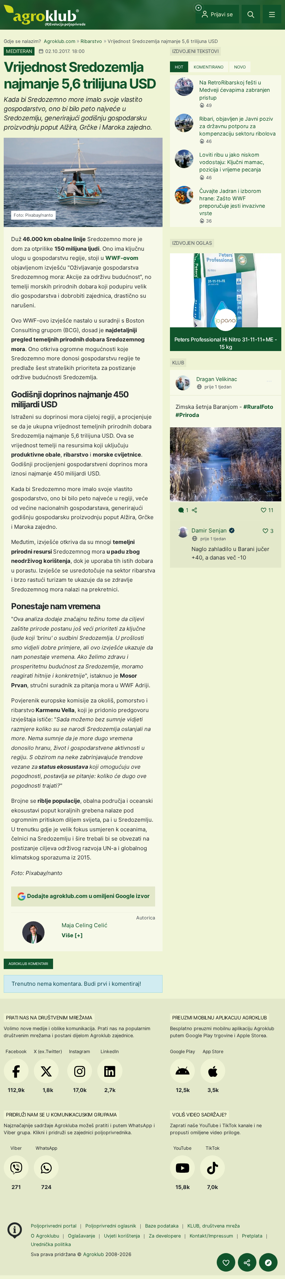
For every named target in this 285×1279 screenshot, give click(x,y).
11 (270, 510)
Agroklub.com (59, 41)
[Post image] (225, 463)
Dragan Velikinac (216, 379)
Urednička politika (51, 1244)
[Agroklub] (44, 15)
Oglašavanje (81, 1236)
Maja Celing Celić (84, 925)
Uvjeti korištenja (122, 1236)
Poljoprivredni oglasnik (111, 1226)
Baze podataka (162, 1226)
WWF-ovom (121, 257)
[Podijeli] (247, 1262)
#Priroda (187, 414)
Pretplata (252, 1236)
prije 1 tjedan (218, 387)
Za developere (165, 1236)
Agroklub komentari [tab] (28, 964)
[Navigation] (272, 14)
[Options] (269, 381)
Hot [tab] (179, 67)
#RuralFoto (258, 406)
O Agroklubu (45, 1236)
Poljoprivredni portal (54, 1226)
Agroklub (93, 1254)
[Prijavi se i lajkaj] (226, 1262)
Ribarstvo (91, 41)
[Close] (251, 14)
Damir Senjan (209, 530)
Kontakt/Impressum (211, 1236)
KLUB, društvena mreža (213, 1226)
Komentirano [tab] (208, 67)
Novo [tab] (240, 67)
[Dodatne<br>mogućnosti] (268, 1262)
